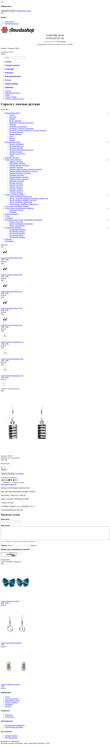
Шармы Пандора (15, 134)
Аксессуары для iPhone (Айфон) (17, 206)
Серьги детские (11, 97)
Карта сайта (9, 717)
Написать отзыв (18, 482)
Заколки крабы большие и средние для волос (25, 169)
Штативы (12, 212)
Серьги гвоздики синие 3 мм (11, 308)
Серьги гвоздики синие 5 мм (11, 275)
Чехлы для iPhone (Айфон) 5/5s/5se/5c (23, 200)
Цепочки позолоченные (18, 126)
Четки (11, 156)
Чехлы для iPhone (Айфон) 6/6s (20, 202)
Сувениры (9, 218)
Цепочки (12, 125)
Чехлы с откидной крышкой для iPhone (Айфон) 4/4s (28, 198)
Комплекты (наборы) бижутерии (21, 123)
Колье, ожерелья (15, 121)
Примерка (9, 704)
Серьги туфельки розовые (10, 684)
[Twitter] (5, 480)
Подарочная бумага (16, 235)
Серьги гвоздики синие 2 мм (11, 325)
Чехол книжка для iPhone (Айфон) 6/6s (23, 204)
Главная (8, 91)
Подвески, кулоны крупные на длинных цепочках (27, 130)
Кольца (12, 138)
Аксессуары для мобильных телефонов (19, 208)
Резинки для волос (16, 185)
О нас (7, 697)
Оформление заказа (24, 11)
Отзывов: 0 (6, 482)
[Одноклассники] (7, 480)
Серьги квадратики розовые (11, 643)
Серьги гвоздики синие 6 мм (11, 258)
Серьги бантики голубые (10, 601)
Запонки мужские (16, 152)
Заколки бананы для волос (19, 177)
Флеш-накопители (11, 214)
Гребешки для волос (16, 175)
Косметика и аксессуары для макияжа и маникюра (23, 220)
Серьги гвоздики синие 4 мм (11, 291)
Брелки (12, 140)
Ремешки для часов (12, 158)
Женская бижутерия (12, 93)
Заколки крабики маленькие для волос (23, 171)
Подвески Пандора (16, 132)
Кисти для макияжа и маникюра (21, 224)
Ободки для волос (16, 187)
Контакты (8, 715)
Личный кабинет (11, 736)
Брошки (12, 119)
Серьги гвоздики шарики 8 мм (12, 359)
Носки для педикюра (17, 226)
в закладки (5, 477)
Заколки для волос (16, 161)
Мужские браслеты (16, 146)
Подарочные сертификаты (14, 725)
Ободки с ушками (16, 189)
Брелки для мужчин (16, 144)
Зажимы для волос (16, 167)
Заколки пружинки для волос (20, 173)
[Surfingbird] (16, 480)
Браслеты (12, 117)
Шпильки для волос (16, 181)
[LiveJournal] (11, 480)
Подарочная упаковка (13, 227)
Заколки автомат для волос (19, 165)
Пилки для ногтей (16, 222)
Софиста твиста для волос (19, 179)
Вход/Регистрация (11, 23)
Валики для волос (16, 183)
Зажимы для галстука (17, 154)
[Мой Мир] (9, 480)
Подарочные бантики (17, 237)
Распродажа (9, 241)
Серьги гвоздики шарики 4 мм (12, 376)
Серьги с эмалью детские (14, 99)
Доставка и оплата (12, 698)
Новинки (8, 239)
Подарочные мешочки (17, 229)
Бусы (11, 136)
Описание (4, 484)
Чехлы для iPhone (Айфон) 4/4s (20, 196)
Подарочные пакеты (16, 231)
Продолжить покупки (8, 11)
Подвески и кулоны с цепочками (21, 128)
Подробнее (20, 473)
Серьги (7, 95)
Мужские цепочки (16, 148)
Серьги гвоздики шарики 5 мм (12, 342)
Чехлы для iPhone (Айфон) (15, 194)
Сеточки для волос (16, 192)
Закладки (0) (9, 22)
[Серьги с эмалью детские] (28, 454)
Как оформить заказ (12, 700)
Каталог (8, 706)
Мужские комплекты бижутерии (21, 150)
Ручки (7, 216)
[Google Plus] (14, 480)
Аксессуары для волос (13, 159)
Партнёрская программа (14, 727)
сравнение (13, 477)
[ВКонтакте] (2, 480)
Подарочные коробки (17, 233)
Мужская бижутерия (12, 142)
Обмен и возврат (11, 702)
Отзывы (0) (12, 484)
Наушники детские (16, 210)
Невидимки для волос (17, 163)
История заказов (11, 738)
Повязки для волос (16, 191)
